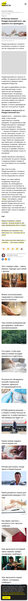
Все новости (4, 11)
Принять (6, 597)
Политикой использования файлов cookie (12, 592)
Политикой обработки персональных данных (13, 594)
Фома (4, 199)
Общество (10, 11)
